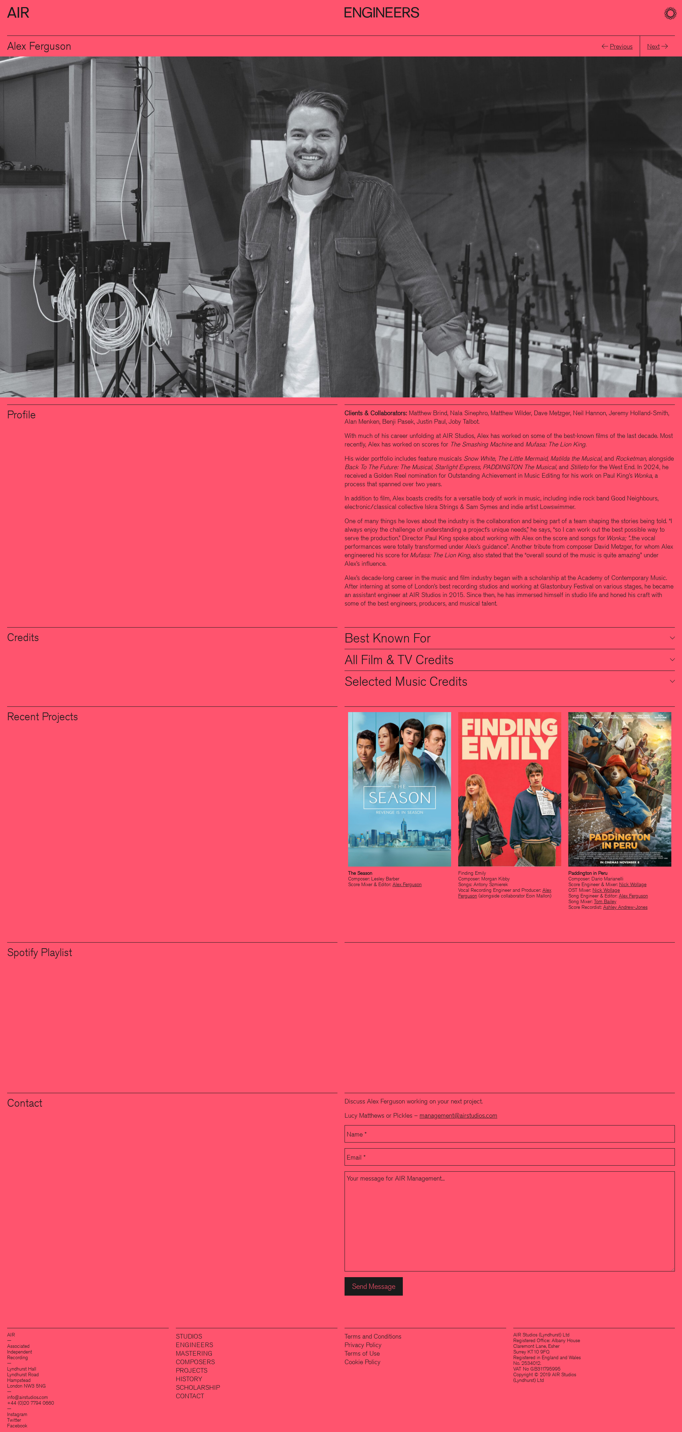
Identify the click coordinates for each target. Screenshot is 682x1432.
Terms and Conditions (373, 1336)
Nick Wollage (632, 884)
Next (653, 46)
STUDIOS (189, 1336)
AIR (18, 12)
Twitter (14, 1420)
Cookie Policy (362, 1362)
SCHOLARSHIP (198, 1387)
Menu (671, 14)
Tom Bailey (605, 901)
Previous (621, 46)
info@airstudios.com (27, 1397)
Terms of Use (362, 1353)
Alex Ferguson (407, 884)
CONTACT (190, 1396)
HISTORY (189, 1379)
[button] (402, 14)
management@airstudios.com (458, 1115)
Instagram (17, 1414)
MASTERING (194, 1353)
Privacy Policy (363, 1345)
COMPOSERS (195, 1362)
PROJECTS (191, 1370)
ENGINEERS (194, 1345)
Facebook (17, 1425)
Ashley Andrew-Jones (625, 907)
